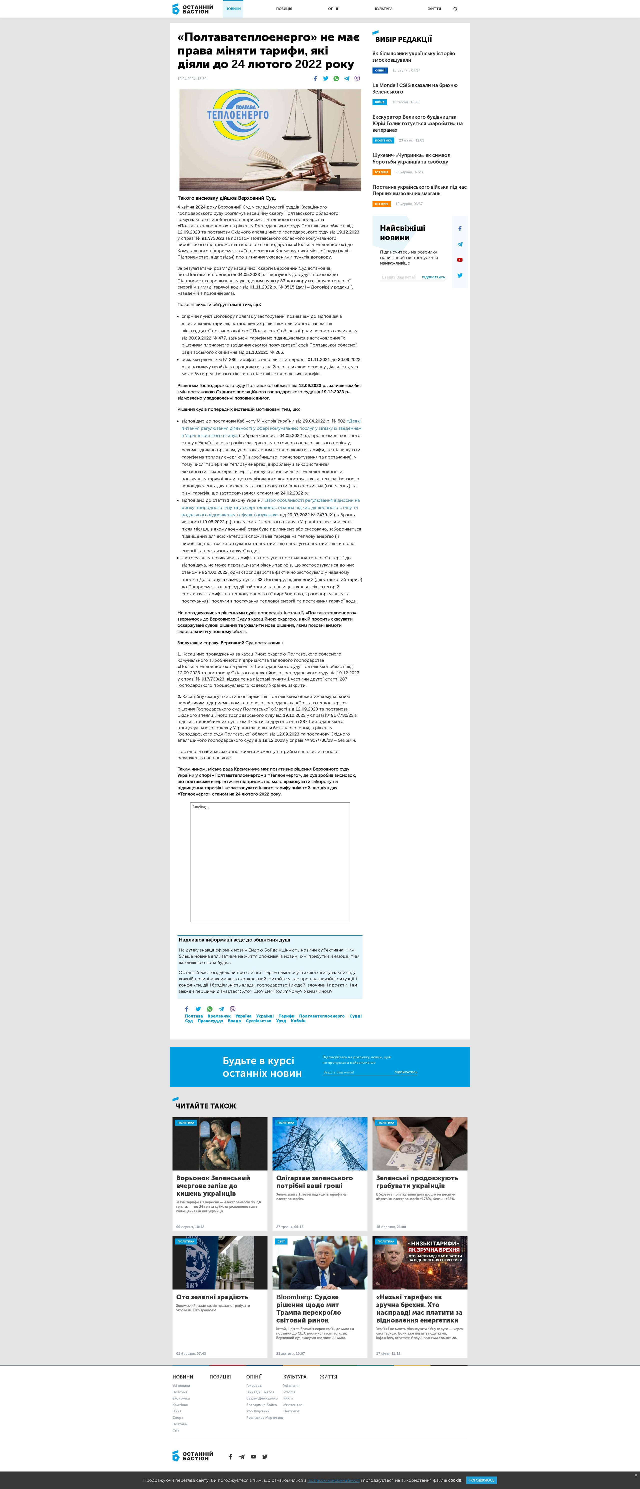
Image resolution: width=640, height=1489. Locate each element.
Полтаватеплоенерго (322, 1016)
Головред (254, 1386)
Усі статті (291, 1386)
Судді (356, 1016)
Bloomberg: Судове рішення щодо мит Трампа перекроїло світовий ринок (308, 1308)
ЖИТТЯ (434, 9)
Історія (289, 1392)
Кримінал (180, 1405)
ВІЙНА (379, 102)
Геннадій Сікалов (260, 1392)
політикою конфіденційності (334, 1480)
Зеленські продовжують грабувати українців (417, 1182)
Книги (288, 1398)
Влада (234, 1020)
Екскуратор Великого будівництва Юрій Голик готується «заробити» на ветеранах (417, 123)
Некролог (291, 1411)
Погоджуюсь (481, 1480)
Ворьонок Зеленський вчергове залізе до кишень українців (213, 1186)
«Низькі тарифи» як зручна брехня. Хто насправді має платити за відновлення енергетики (419, 1308)
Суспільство (259, 1020)
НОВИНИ (233, 9)
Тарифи (286, 1016)
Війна (177, 1411)
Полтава (194, 1016)
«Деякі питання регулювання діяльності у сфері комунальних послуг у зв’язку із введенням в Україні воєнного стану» (272, 428)
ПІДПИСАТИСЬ (433, 277)
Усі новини (181, 1386)
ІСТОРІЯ (381, 172)
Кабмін (298, 1020)
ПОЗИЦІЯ (284, 9)
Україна (244, 1016)
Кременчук (219, 1016)
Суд (189, 1020)
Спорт (177, 1418)
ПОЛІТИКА (383, 140)
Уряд (281, 1020)
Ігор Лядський (258, 1411)
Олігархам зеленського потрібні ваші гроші (314, 1182)
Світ (281, 1241)
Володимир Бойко (261, 1405)
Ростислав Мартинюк (264, 1418)
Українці (265, 1016)
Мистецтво (292, 1405)
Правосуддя (210, 1020)
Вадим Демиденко (262, 1398)
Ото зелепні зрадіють (212, 1297)
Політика (186, 1122)
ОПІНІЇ (334, 9)
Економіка (181, 1398)
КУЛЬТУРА (383, 9)
